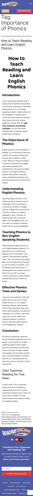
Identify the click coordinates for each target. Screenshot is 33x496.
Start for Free (25, 490)
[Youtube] (16, 440)
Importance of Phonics (8, 421)
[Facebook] (12, 440)
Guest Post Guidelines (25, 493)
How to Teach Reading (24, 419)
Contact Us (11, 486)
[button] (30, 4)
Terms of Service (20, 486)
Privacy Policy (26, 482)
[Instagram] (21, 440)
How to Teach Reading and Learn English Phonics (16, 44)
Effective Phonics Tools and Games (17, 417)
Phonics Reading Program (9, 493)
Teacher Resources (15, 482)
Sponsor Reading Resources (11, 490)
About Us (5, 482)
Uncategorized (15, 414)
